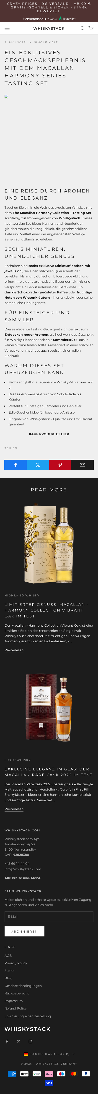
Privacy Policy (16, 963)
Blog (8, 978)
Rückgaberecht (17, 993)
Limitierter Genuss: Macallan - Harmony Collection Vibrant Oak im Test (47, 610)
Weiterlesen (14, 650)
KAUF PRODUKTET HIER (49, 434)
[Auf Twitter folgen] (18, 1041)
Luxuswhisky (18, 760)
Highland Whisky (22, 595)
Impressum (14, 1001)
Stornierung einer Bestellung (28, 1016)
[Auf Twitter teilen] (38, 465)
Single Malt (46, 42)
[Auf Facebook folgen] (7, 1041)
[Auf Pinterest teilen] (60, 465)
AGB (8, 956)
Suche (9, 971)
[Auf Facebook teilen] (16, 465)
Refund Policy (16, 1008)
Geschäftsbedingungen (23, 986)
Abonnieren (24, 931)
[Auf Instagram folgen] (30, 1041)
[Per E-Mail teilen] (82, 465)
